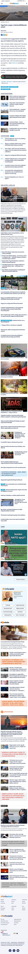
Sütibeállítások (19, 945)
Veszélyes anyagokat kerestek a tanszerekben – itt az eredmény (13, 358)
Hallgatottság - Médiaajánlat (17, 942)
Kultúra (13, 901)
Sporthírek (16, 922)
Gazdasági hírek (4, 924)
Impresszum (4, 944)
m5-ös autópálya (13, 86)
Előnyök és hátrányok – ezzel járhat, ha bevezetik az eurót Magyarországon (14, 474)
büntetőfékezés (5, 89)
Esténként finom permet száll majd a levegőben (10, 394)
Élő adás (8, 605)
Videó (12, 909)
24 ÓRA (12, 136)
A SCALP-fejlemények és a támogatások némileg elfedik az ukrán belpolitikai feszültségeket (12, 309)
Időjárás (23, 909)
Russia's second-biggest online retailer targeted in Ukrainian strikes (13, 843)
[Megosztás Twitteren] (4, 34)
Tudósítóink (24, 899)
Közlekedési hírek (4, 921)
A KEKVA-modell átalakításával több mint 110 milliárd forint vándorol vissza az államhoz (13, 703)
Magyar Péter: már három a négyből (12, 325)
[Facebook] (14, 950)
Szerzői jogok (9, 945)
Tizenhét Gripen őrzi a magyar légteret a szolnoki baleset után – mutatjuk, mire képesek (13, 266)
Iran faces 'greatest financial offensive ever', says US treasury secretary (13, 885)
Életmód (24, 903)
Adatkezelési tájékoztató (12, 944)
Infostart (3, 30)
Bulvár (2, 906)
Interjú (23, 901)
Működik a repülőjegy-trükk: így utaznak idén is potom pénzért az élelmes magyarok (14, 754)
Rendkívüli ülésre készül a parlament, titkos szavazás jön (21, 453)
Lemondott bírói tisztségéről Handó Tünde (12, 642)
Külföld (2, 901)
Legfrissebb (13, 906)
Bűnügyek (9, 81)
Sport (12, 903)
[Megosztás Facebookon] (2, 34)
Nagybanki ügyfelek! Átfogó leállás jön (11, 480)
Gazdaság (3, 903)
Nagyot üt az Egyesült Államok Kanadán (12, 303)
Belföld (2, 899)
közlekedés (4, 86)
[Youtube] (18, 950)
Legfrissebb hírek (17, 919)
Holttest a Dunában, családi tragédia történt (13, 495)
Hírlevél (23, 908)
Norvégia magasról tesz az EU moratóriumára (13, 467)
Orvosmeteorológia (5, 922)
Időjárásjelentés (17, 921)
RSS (14, 945)
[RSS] (10, 950)
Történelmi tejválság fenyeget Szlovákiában (13, 515)
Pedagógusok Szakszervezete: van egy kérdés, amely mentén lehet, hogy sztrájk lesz (20, 435)
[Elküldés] (6, 34)
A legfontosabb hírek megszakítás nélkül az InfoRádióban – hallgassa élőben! (11, 412)
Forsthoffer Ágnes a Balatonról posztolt (12, 442)
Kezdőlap (3, 81)
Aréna (15, 924)
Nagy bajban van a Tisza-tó (9, 289)
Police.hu (14, 63)
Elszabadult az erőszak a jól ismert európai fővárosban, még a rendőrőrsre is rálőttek (13, 661)
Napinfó (2, 909)
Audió (12, 908)
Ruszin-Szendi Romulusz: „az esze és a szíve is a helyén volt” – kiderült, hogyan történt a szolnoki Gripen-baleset (14, 257)
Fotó (23, 906)
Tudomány (13, 899)
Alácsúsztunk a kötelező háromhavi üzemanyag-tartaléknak (9, 376)
